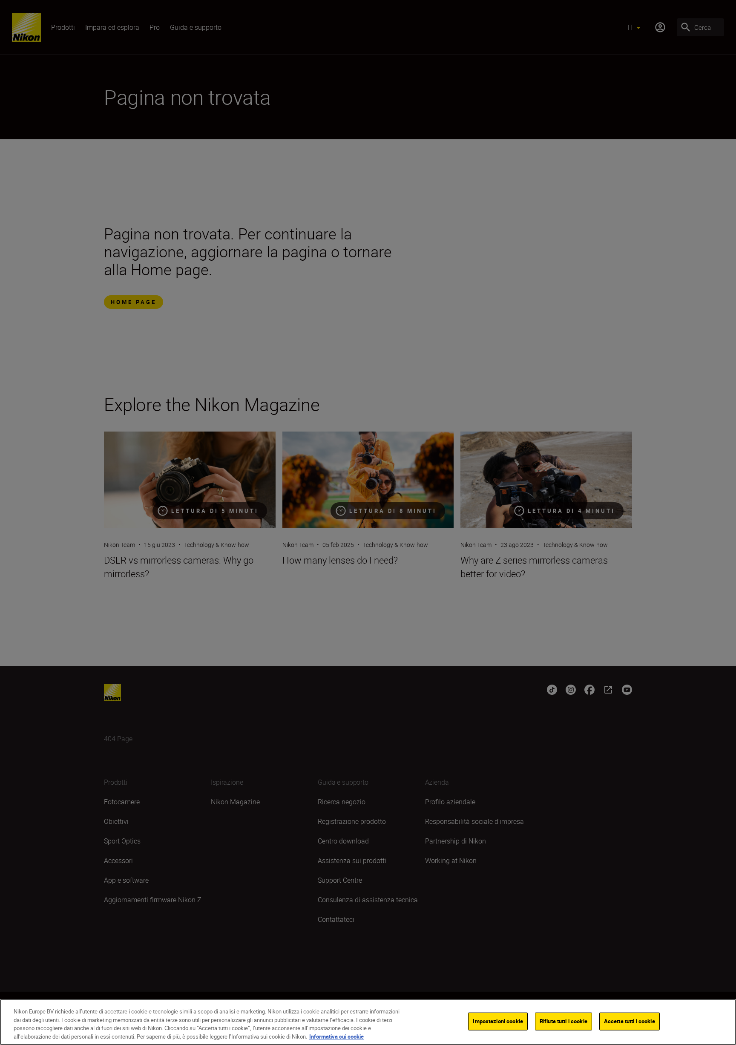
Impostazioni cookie (498, 1021)
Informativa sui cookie (336, 1036)
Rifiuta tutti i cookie (563, 1021)
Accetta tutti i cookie (629, 1021)
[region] (368, 1022)
